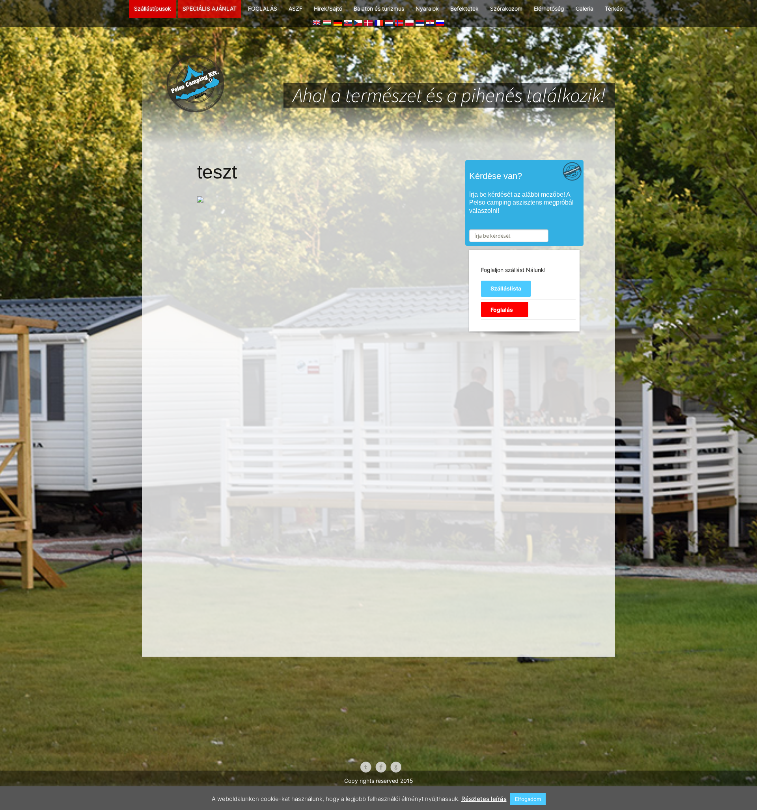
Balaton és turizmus (379, 8)
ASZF (295, 8)
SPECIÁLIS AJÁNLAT (210, 8)
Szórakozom (506, 8)
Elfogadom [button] (528, 799)
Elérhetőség (549, 8)
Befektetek (464, 8)
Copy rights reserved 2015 (378, 780)
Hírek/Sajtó (328, 8)
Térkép (614, 8)
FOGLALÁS (262, 8)
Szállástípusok (152, 8)
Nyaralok (427, 8)
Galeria (584, 8)
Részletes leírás (484, 799)
